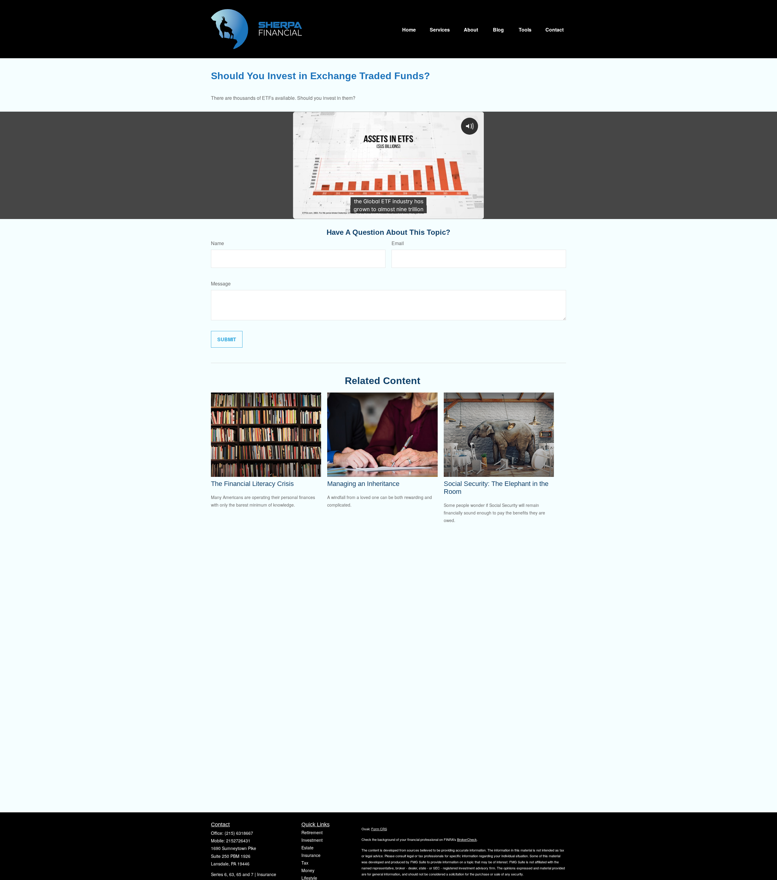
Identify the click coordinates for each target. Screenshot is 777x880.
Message (221, 283)
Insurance (311, 855)
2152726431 (238, 841)
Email (398, 243)
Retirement (312, 832)
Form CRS (379, 828)
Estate (307, 848)
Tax (304, 863)
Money (307, 870)
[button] (409, 29)
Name (217, 243)
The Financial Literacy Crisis (252, 483)
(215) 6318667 (239, 833)
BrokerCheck (467, 839)
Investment (312, 840)
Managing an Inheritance (363, 483)
